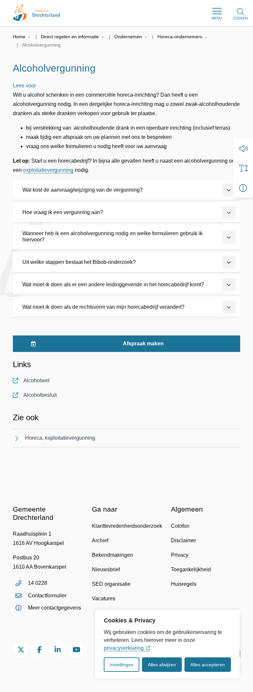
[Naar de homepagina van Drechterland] (36, 13)
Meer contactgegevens (54, 608)
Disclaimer (183, 540)
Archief (100, 540)
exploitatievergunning (48, 170)
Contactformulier (47, 595)
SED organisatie (111, 584)
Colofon (180, 526)
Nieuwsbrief (106, 569)
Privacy (179, 555)
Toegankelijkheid (191, 569)
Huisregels (183, 584)
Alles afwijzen (162, 664)
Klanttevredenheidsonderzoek (127, 526)
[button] (243, 148)
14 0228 (37, 583)
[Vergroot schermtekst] (243, 168)
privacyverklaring (124, 648)
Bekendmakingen (112, 555)
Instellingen (121, 664)
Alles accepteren (207, 664)
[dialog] (167, 644)
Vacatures (103, 598)
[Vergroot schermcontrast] (243, 188)
